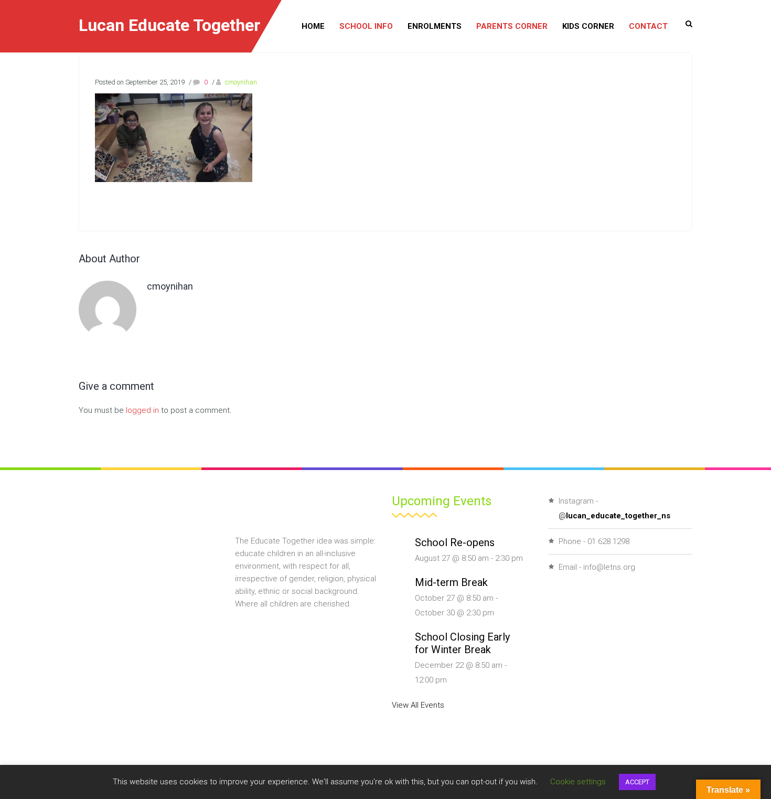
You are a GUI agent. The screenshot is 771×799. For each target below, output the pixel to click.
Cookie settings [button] (578, 781)
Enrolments (435, 26)
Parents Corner (512, 26)
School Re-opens (455, 542)
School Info (366, 26)
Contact (648, 26)
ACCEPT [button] (637, 782)
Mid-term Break (451, 582)
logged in (142, 410)
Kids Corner (588, 26)
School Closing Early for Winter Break (462, 643)
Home (313, 26)
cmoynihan (241, 82)
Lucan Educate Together (169, 25)
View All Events (418, 705)
